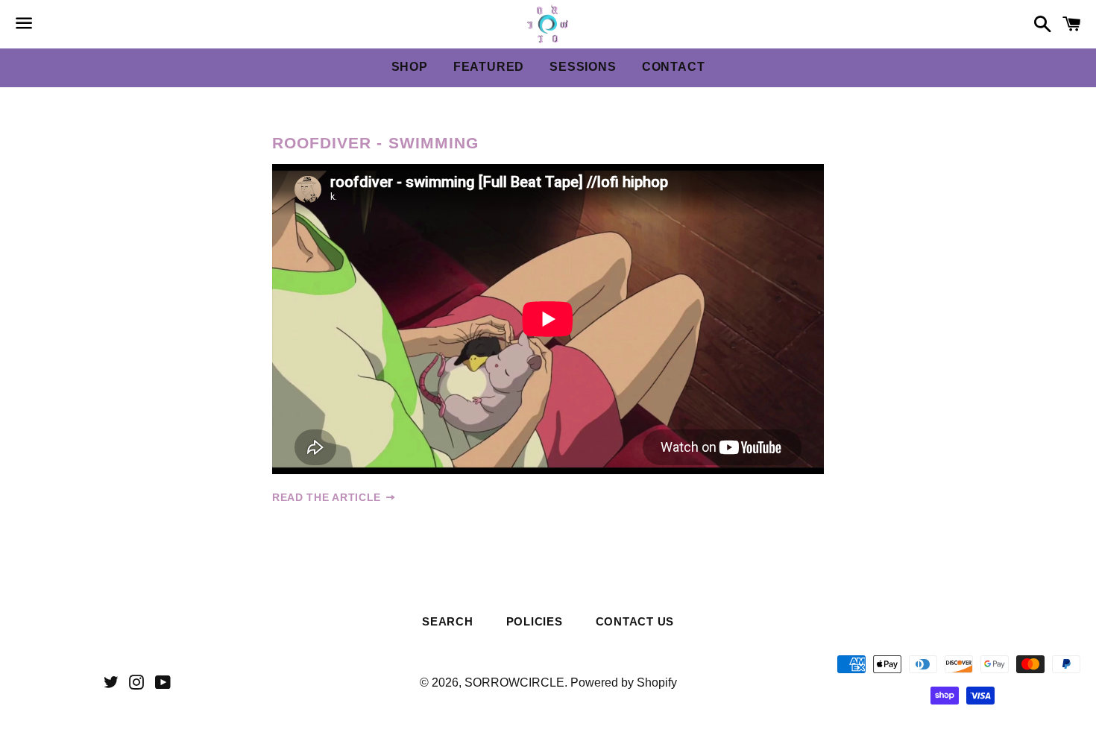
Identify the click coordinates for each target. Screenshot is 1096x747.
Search (447, 621)
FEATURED (488, 66)
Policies (534, 621)
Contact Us (635, 621)
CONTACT (673, 66)
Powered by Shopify (623, 682)
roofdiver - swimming (375, 142)
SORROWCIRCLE (514, 682)
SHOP (409, 66)
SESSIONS (582, 66)
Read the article (328, 497)
